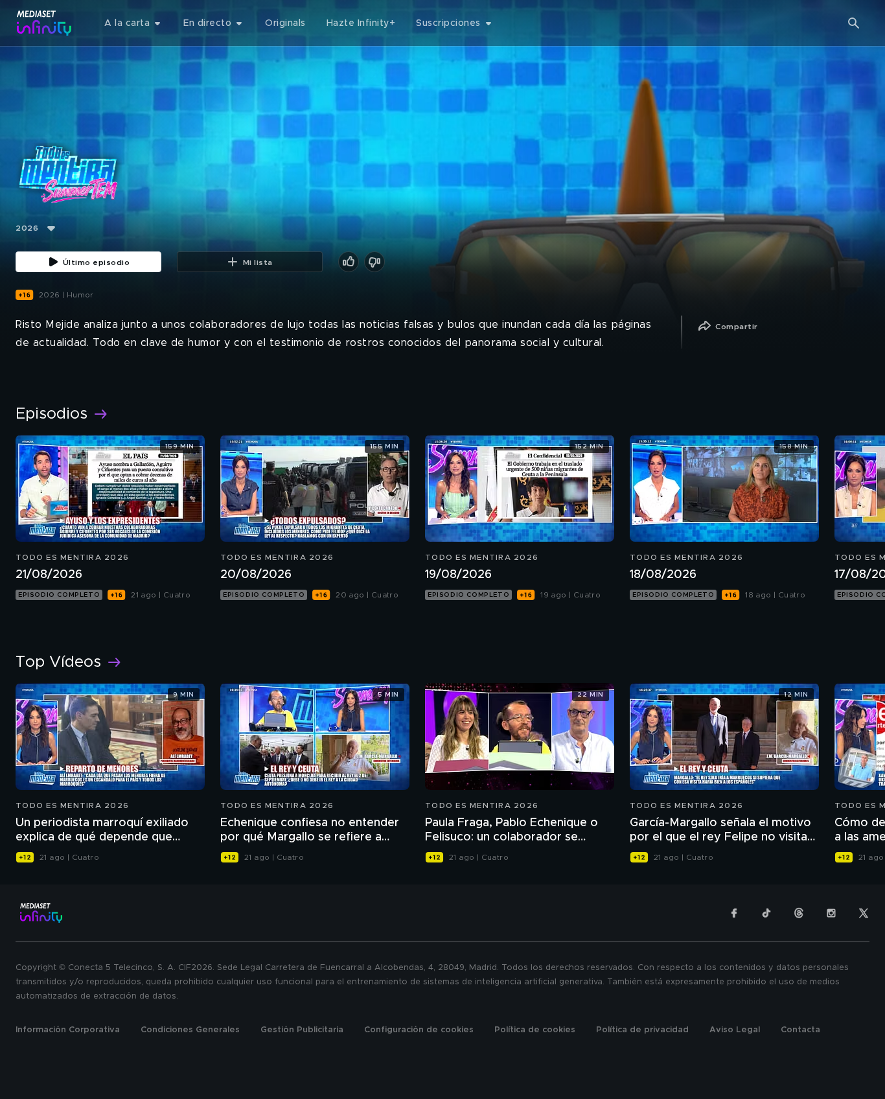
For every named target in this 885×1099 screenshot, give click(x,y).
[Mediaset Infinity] (44, 23)
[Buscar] (854, 23)
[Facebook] (734, 913)
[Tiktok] (766, 913)
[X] (863, 913)
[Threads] (799, 913)
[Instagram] (831, 913)
